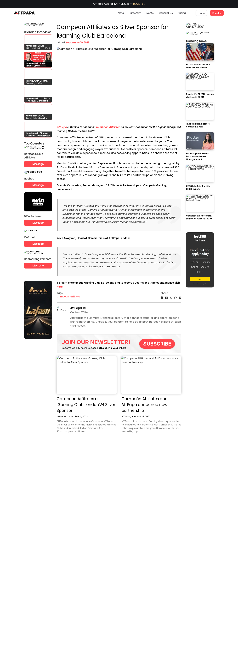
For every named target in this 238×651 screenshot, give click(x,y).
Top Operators (34, 143)
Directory (135, 13)
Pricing (182, 13)
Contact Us (166, 13)
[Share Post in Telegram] (180, 298)
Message (38, 164)
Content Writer (79, 312)
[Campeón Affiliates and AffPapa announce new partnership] (151, 375)
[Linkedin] (84, 308)
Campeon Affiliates (108, 127)
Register (216, 13)
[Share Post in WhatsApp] (175, 298)
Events (150, 13)
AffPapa (62, 127)
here (60, 286)
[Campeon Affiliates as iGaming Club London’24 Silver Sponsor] (87, 375)
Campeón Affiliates (68, 296)
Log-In (201, 13)
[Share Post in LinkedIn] (166, 298)
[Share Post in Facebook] (162, 298)
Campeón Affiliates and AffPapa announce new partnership (144, 404)
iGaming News (196, 41)
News (121, 13)
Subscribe (157, 344)
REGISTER (139, 4)
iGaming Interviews (37, 32)
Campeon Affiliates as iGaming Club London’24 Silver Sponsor (86, 404)
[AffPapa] (62, 310)
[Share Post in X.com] (171, 298)
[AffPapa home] (24, 13)
